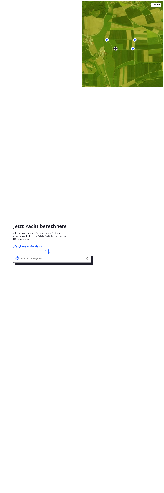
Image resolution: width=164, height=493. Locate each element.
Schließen (156, 5)
